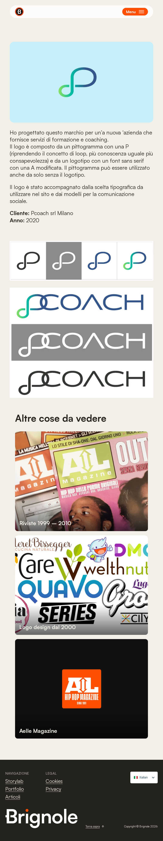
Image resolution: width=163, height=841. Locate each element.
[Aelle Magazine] (81, 689)
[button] (135, 12)
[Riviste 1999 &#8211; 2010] (81, 481)
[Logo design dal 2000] (81, 585)
